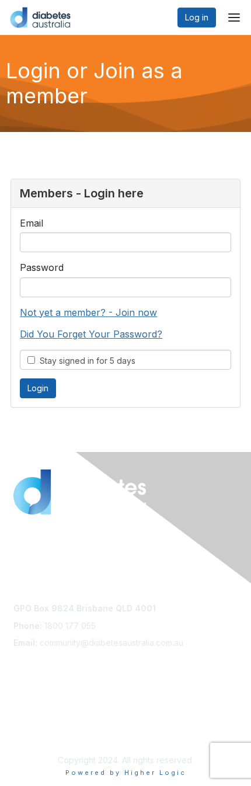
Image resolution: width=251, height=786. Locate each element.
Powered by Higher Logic (125, 772)
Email (31, 223)
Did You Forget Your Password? (91, 334)
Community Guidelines (55, 720)
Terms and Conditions (55, 731)
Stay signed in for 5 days (85, 361)
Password (42, 267)
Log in (196, 17)
